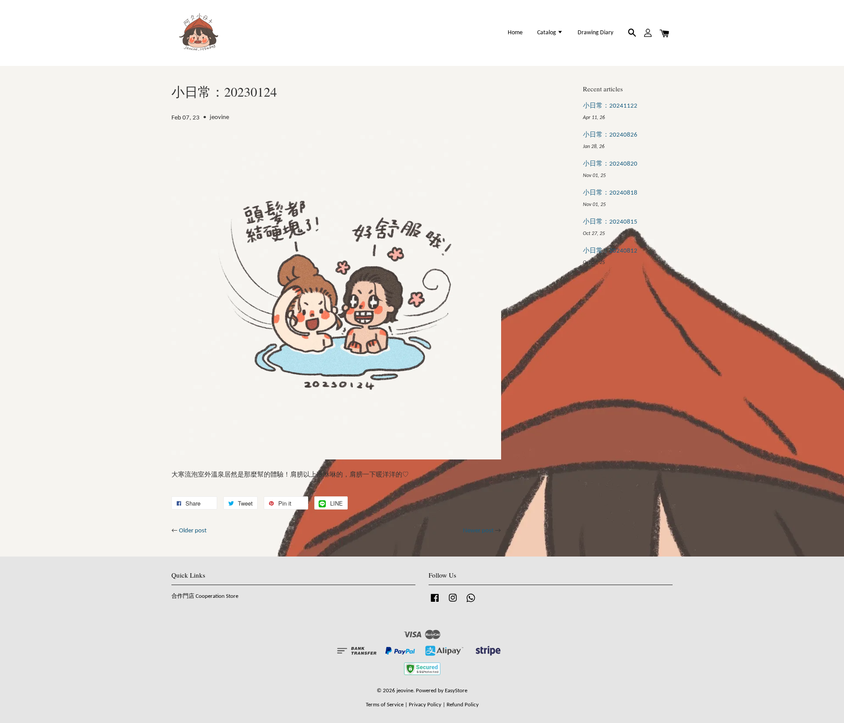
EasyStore (456, 691)
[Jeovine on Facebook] (435, 602)
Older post (193, 531)
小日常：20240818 (610, 193)
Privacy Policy (425, 705)
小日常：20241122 (610, 106)
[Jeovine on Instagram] (453, 602)
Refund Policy (463, 705)
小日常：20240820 (610, 164)
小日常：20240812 (610, 251)
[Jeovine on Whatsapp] (471, 602)
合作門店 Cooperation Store (204, 596)
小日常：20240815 (610, 222)
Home (515, 32)
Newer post (478, 531)
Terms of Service (385, 705)
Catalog (547, 32)
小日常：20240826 (610, 135)
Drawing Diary (595, 32)
